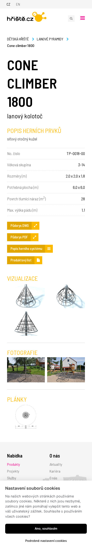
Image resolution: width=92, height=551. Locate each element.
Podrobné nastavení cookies (46, 541)
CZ (8, 4)
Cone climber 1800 (20, 45)
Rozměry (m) (17, 176)
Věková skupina (19, 164)
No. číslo (13, 153)
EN (18, 4)
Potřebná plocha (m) (22, 187)
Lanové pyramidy (50, 39)
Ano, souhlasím (46, 528)
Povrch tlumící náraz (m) (26, 198)
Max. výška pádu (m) (22, 210)
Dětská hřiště (18, 39)
